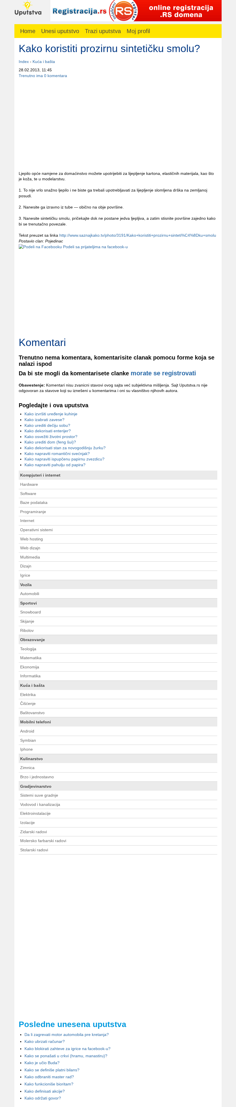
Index (24, 61)
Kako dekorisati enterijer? (47, 431)
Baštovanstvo (32, 712)
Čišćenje (28, 703)
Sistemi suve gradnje (39, 795)
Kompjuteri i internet (40, 475)
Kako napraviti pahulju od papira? (54, 464)
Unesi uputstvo (60, 31)
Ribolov (27, 630)
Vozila (26, 584)
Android (27, 731)
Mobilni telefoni (35, 722)
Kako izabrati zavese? (44, 419)
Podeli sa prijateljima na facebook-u (95, 246)
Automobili (29, 593)
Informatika (30, 676)
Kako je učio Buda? (42, 1062)
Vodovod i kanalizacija (40, 804)
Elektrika (28, 694)
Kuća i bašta (44, 61)
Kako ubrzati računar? (44, 1041)
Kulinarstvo (31, 758)
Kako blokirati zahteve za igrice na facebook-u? (67, 1048)
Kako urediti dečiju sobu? (47, 425)
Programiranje (33, 511)
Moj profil (138, 31)
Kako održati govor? (42, 1098)
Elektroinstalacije (35, 813)
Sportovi (28, 603)
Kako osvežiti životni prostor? (50, 436)
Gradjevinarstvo (36, 786)
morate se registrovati (163, 373)
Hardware (29, 484)
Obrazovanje (32, 639)
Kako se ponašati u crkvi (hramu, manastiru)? (65, 1056)
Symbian (28, 740)
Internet (27, 520)
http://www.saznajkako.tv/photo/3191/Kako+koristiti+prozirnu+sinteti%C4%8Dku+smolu (137, 235)
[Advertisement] (118, 125)
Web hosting (31, 539)
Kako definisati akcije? (44, 1091)
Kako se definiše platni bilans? (51, 1070)
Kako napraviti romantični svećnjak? (57, 453)
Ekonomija (29, 667)
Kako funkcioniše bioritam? (48, 1084)
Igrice (25, 575)
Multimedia (30, 557)
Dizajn (25, 566)
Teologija (28, 649)
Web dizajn (30, 548)
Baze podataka (33, 502)
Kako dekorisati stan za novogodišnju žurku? (65, 448)
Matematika (30, 657)
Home (27, 31)
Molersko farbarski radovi (43, 840)
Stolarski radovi (34, 850)
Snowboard (30, 612)
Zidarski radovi (33, 831)
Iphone (26, 749)
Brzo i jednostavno (37, 777)
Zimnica (27, 767)
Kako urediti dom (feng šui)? (50, 442)
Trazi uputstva (103, 31)
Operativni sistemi (36, 529)
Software (28, 493)
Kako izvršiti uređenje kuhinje (50, 414)
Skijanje (27, 621)
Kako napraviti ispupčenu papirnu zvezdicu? (64, 459)
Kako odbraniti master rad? (49, 1077)
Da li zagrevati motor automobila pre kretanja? (66, 1034)
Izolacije (27, 822)
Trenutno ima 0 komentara (43, 75)
